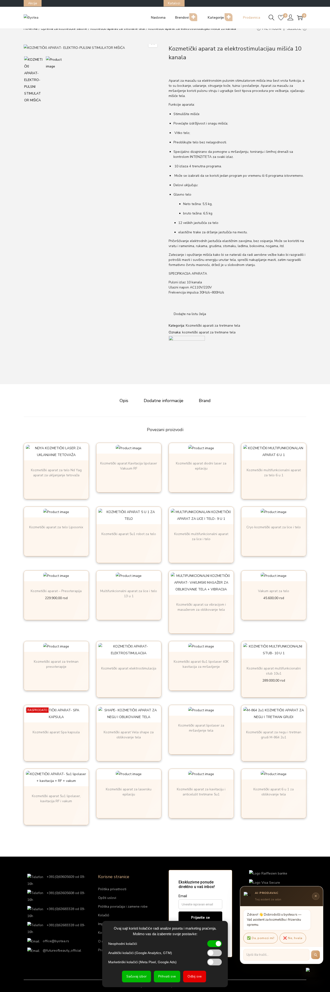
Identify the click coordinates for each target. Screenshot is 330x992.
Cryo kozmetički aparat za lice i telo (273, 527)
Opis (124, 401)
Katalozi (174, 3)
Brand (205, 401)
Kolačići (103, 915)
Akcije (32, 3)
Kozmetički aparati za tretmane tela (213, 325)
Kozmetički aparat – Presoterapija (56, 591)
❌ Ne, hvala (292, 938)
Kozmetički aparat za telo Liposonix (56, 527)
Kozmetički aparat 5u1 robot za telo (128, 534)
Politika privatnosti (112, 889)
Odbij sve (194, 976)
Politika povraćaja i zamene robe (123, 906)
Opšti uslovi (107, 898)
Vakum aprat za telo (273, 591)
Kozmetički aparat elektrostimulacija (128, 668)
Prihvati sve (167, 976)
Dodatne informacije (163, 401)
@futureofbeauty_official (61, 950)
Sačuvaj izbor (136, 976)
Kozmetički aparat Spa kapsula (56, 732)
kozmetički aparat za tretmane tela (209, 332)
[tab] (124, 400)
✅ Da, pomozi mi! (260, 938)
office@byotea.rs (55, 941)
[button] (187, 314)
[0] (281, 18)
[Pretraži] (315, 954)
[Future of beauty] (187, 353)
